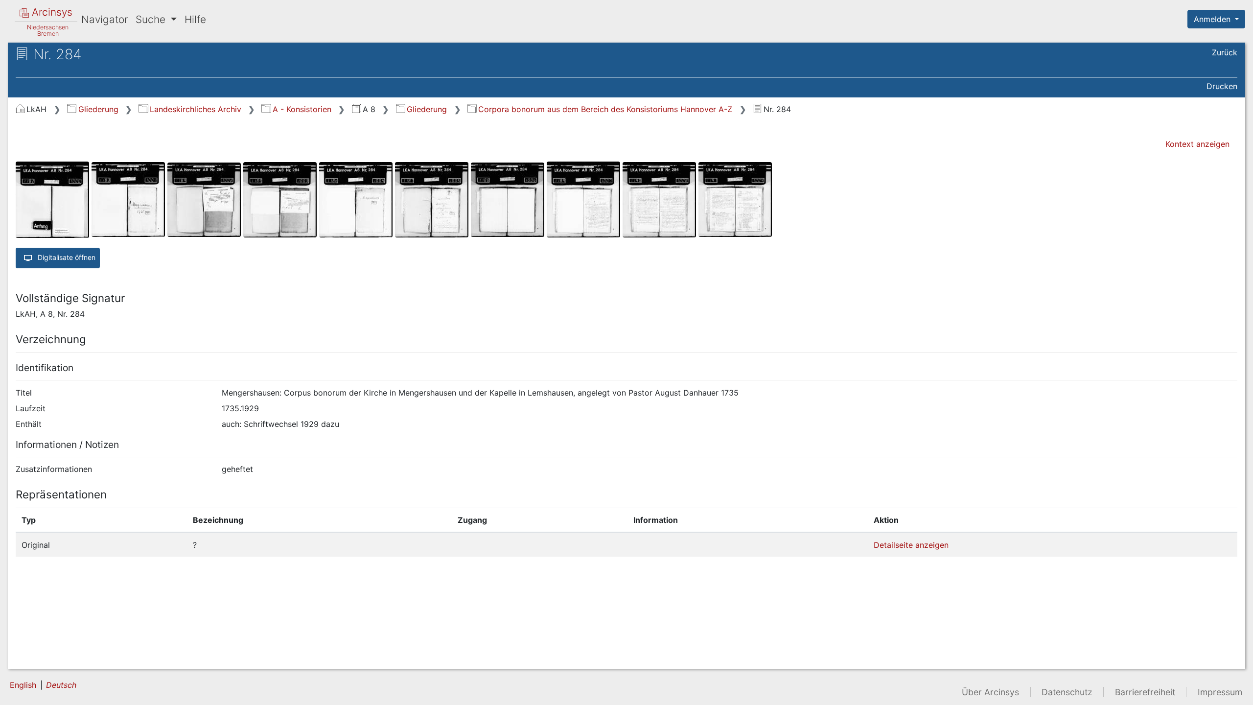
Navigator (104, 19)
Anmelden (1213, 19)
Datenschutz (1067, 692)
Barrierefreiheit (1145, 692)
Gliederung (98, 109)
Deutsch (61, 685)
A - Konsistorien (302, 109)
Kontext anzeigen (1197, 144)
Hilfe (195, 19)
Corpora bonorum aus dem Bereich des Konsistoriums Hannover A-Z (605, 109)
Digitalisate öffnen (65, 257)
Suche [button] (152, 19)
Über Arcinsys (990, 692)
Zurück (1224, 52)
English (23, 685)
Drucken (1222, 86)
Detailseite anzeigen (911, 545)
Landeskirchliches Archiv (195, 109)
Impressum (1220, 692)
